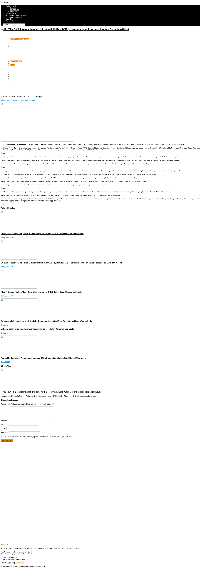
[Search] (2, 2)
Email (3, 428)
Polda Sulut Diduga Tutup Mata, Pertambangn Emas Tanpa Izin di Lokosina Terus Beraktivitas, (42, 234)
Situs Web (4, 432)
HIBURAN (13, 80)
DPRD (12, 65)
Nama (3, 424)
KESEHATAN (15, 78)
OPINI (12, 82)
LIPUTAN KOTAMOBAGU (19, 39)
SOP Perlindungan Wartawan (16, 15)
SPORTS (13, 71)
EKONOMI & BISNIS (13, 58)
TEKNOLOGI (15, 63)
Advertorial (15, 100)
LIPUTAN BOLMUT (17, 43)
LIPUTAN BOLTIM (16, 46)
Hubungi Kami (11, 21)
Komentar (5, 421)
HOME (8, 35)
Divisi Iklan (9, 19)
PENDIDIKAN (15, 76)
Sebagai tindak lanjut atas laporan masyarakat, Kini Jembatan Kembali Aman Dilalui (37, 329)
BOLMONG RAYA (12, 37)
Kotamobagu (30, 100)
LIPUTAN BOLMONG (18, 41)
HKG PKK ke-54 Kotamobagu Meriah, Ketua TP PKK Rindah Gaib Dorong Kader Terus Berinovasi (51, 392)
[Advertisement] (28, 89)
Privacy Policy (11, 13)
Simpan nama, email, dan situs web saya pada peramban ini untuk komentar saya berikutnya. (38, 437)
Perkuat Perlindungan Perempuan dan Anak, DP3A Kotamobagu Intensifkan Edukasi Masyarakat (43, 358)
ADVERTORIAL (16, 61)
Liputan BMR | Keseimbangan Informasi (30, 566)
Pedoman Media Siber (14, 17)
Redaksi (13, 8)
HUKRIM (9, 56)
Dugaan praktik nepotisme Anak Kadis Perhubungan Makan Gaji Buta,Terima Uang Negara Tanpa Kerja (46, 321)
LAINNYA (9, 60)
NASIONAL (14, 73)
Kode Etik (13, 11)
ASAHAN (9, 54)
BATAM (8, 48)
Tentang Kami (11, 6)
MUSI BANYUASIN (12, 52)
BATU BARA (10, 50)
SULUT (13, 67)
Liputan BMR (20, 563)
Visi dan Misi (14, 10)
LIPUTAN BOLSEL (17, 45)
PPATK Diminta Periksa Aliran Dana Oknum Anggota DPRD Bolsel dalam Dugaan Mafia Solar (42, 292)
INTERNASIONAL (16, 74)
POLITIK (13, 69)
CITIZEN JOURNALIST (18, 84)
